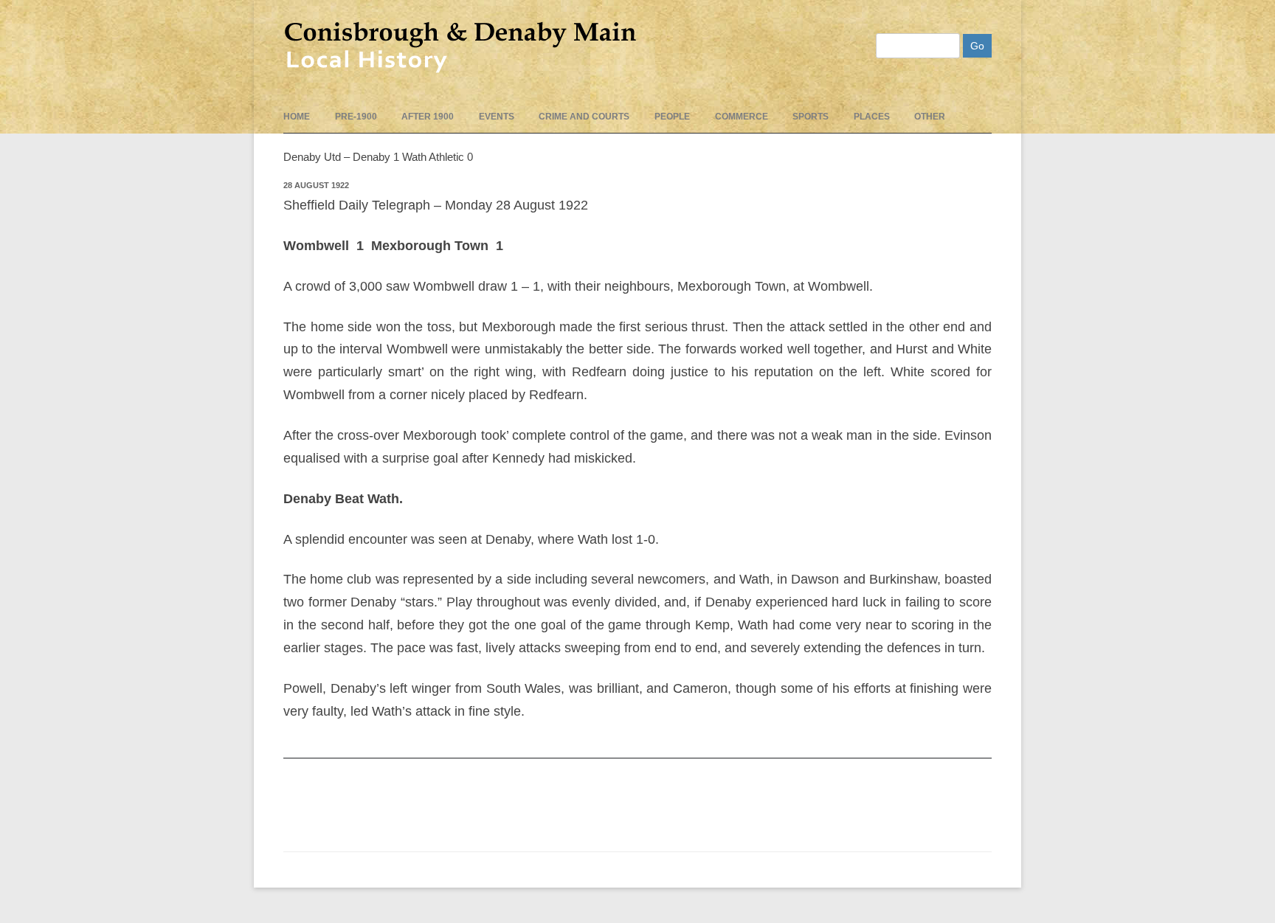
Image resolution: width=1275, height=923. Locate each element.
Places (872, 116)
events (496, 116)
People (672, 116)
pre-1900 (356, 116)
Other (929, 116)
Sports (810, 116)
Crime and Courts (584, 116)
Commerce (741, 116)
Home (296, 116)
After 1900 (427, 116)
